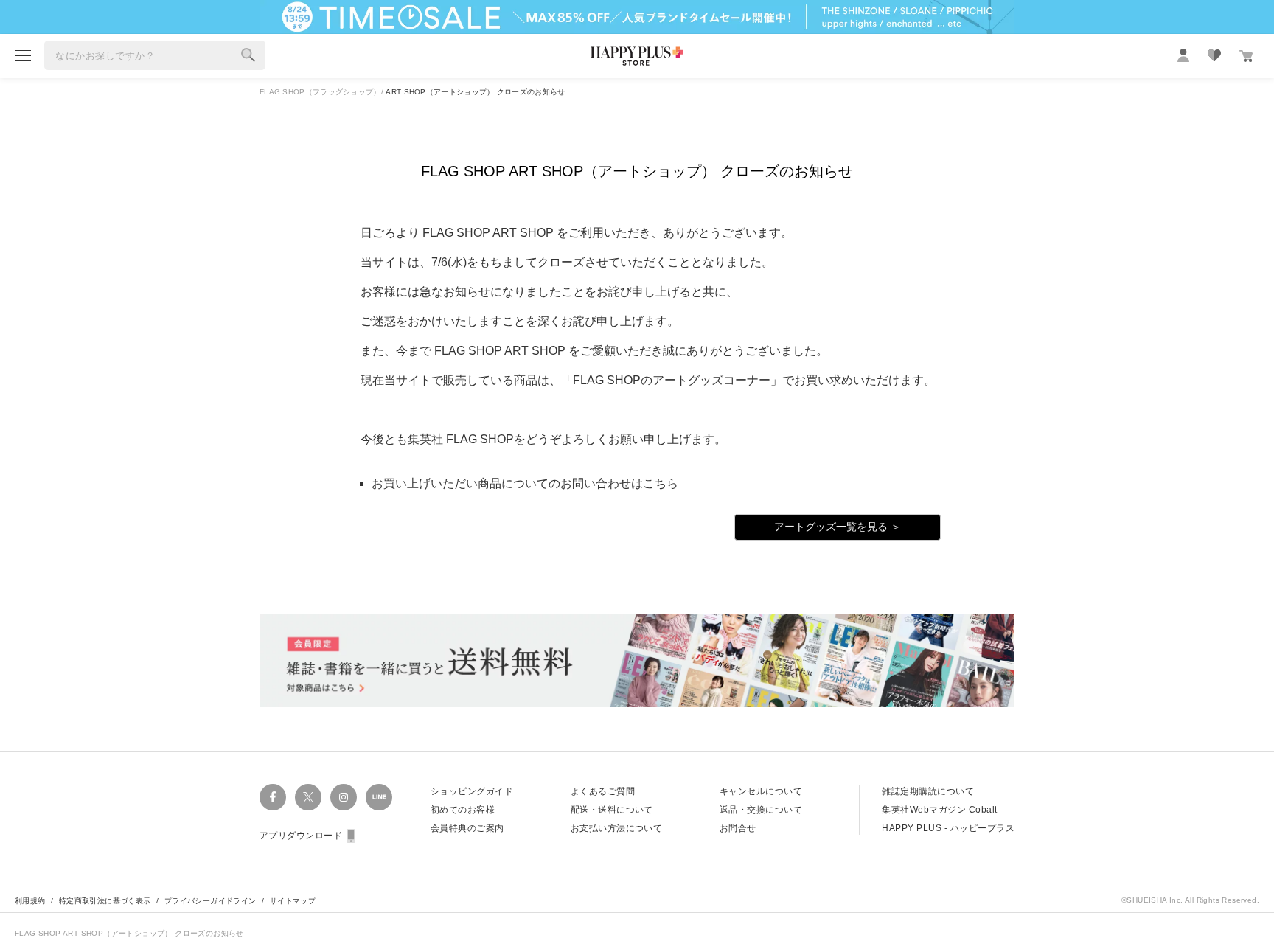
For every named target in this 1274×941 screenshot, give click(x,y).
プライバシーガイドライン (210, 901)
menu (23, 55)
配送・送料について (612, 810)
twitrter (308, 797)
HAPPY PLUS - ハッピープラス (948, 828)
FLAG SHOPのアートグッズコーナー (671, 380)
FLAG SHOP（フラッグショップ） (320, 92)
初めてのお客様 (463, 810)
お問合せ (738, 828)
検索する (248, 55)
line (379, 797)
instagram (343, 797)
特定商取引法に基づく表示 (105, 901)
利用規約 (30, 901)
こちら (660, 483)
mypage (1183, 55)
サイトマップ (293, 901)
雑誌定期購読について (928, 791)
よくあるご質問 (603, 791)
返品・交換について (761, 810)
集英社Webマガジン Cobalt (939, 810)
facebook (273, 797)
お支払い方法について (617, 828)
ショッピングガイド (472, 791)
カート (1246, 56)
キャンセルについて (761, 791)
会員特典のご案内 (467, 828)
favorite (1214, 55)
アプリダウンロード (301, 835)
